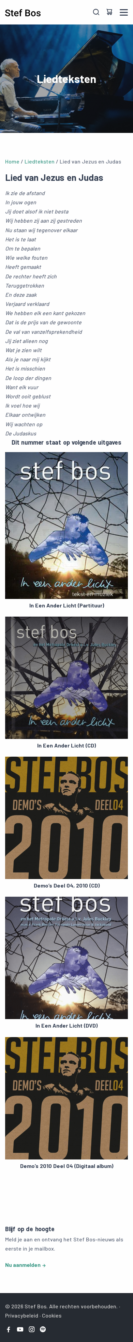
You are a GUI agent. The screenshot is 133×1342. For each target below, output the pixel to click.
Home (12, 161)
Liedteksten (40, 161)
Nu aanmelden (23, 1264)
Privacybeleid (21, 1315)
